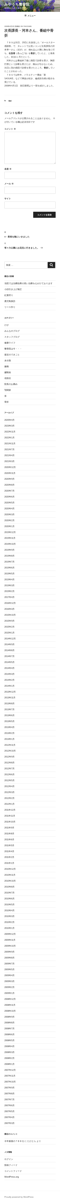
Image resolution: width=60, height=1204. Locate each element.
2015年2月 (9, 626)
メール (9, 183)
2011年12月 (9, 810)
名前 (8, 169)
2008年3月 (9, 1052)
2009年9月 (9, 952)
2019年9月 (9, 550)
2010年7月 (9, 892)
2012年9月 (9, 756)
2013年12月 (10, 692)
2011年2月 (9, 857)
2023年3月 (9, 425)
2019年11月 (9, 538)
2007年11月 (9, 1076)
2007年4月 (9, 1117)
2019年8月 (9, 556)
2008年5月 (9, 1040)
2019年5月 (9, 573)
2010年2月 (9, 922)
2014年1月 (9, 686)
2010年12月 (10, 869)
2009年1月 (9, 993)
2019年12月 (10, 532)
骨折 (10, 101)
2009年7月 (9, 963)
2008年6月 (9, 1034)
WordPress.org (11, 1177)
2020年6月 (9, 496)
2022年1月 (9, 437)
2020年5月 (9, 502)
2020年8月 (9, 485)
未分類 (7, 360)
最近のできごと (12, 354)
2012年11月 (9, 745)
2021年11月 (9, 443)
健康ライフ (9, 343)
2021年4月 (9, 455)
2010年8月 (9, 886)
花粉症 (7, 378)
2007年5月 (9, 1111)
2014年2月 (9, 680)
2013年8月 (9, 703)
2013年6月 (9, 715)
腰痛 (6, 366)
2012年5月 (9, 780)
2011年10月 (9, 821)
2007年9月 (9, 1087)
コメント (10, 129)
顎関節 (7, 390)
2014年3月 (9, 674)
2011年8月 (9, 833)
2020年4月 (9, 508)
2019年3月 (9, 585)
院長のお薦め (10, 384)
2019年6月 (9, 567)
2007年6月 (9, 1105)
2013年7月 (9, 709)
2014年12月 (10, 638)
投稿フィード (10, 1165)
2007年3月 (9, 1123)
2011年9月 (9, 827)
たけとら (31, 1141)
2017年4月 (9, 597)
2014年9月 (9, 644)
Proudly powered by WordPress (18, 1197)
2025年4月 (9, 420)
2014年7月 (9, 656)
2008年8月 (9, 1022)
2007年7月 (9, 1099)
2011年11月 (9, 816)
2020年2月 (9, 520)
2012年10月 (10, 750)
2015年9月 (9, 621)
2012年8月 (9, 762)
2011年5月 (9, 845)
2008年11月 (9, 1005)
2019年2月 (9, 591)
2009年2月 (9, 987)
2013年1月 (9, 739)
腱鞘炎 (7, 372)
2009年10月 (10, 946)
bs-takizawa (26, 26)
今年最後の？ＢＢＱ (14, 1141)
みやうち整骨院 (16, 4)
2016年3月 (9, 609)
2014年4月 (9, 668)
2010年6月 (9, 898)
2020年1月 (9, 526)
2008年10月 (10, 1011)
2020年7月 (9, 490)
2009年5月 (9, 969)
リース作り (9, 307)
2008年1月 (9, 1064)
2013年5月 (9, 721)
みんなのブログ (12, 331)
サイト (7, 198)
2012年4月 (9, 786)
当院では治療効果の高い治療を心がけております (28, 283)
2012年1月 (9, 804)
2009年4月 (9, 975)
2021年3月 (9, 461)
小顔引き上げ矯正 (13, 289)
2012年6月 (9, 774)
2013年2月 (9, 733)
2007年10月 (10, 1081)
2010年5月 (9, 904)
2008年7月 (9, 1028)
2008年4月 (9, 1046)
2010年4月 (9, 910)
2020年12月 (10, 467)
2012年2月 (9, 798)
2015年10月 (10, 615)
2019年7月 (9, 561)
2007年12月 (10, 1070)
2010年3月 (9, 916)
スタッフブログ (12, 337)
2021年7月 (9, 449)
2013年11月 (9, 697)
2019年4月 (9, 579)
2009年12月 (10, 934)
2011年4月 (9, 851)
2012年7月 (9, 768)
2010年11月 (9, 875)
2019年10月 (10, 544)
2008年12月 (10, 999)
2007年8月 (9, 1093)
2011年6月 (9, 839)
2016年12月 (10, 603)
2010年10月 (10, 881)
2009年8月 (9, 957)
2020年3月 (9, 514)
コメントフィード (13, 1171)
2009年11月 (9, 940)
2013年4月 (9, 727)
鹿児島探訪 (9, 301)
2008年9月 (9, 1017)
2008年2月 (9, 1058)
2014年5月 (9, 662)
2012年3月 (9, 792)
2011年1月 (9, 863)
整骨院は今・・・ (13, 348)
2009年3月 (9, 981)
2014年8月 (9, 650)
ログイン (8, 1159)
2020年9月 (9, 479)
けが (6, 325)
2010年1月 (9, 928)
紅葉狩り (8, 295)
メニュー (32, 15)
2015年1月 (9, 632)
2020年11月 (9, 473)
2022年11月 (9, 431)
